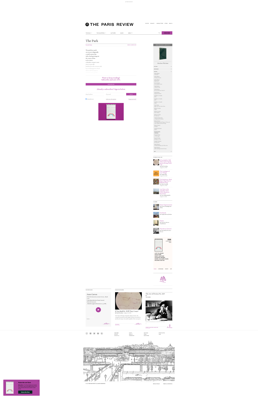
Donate (152, 23)
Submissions (131, 335)
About (130, 33)
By (146, 295)
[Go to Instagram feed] (87, 333)
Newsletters (160, 23)
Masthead (146, 332)
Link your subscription (111, 99)
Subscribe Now (25, 392)
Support (116, 334)
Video (160, 334)
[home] (109, 25)
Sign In (170, 23)
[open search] (159, 33)
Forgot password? (132, 99)
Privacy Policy (156, 383)
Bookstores (146, 335)
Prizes (145, 334)
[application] (98, 316)
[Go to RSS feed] (102, 333)
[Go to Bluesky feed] (98, 333)
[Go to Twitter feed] (94, 333)
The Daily (88, 33)
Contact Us (116, 335)
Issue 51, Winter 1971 (131, 44)
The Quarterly (101, 33)
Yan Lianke (148, 297)
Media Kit (131, 334)
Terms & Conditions (167, 383)
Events (147, 23)
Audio (121, 33)
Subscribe (167, 33)
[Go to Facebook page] (90, 333)
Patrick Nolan (89, 45)
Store (166, 23)
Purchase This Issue (162, 63)
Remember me (90, 99)
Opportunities (162, 332)
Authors (113, 33)
